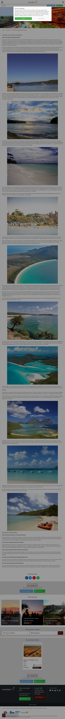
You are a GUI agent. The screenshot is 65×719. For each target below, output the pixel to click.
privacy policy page (39, 15)
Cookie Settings (41, 18)
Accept (23, 18)
